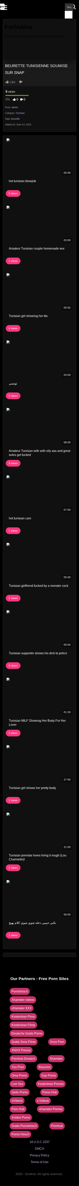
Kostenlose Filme (23, 1025)
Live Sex (17, 1083)
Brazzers (45, 1067)
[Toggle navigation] (4, 6)
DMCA (39, 1148)
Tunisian (20, 113)
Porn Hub (18, 1109)
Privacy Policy (39, 1155)
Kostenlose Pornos (51, 1083)
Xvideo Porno (21, 1117)
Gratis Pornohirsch (24, 1126)
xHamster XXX (22, 1008)
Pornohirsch (20, 991)
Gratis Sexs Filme (24, 1041)
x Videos (43, 1100)
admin (15, 107)
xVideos (17, 1100)
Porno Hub (49, 1092)
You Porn (18, 1067)
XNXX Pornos (21, 1050)
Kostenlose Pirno (23, 1016)
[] (68, 15)
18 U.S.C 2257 (40, 1142)
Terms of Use (40, 1162)
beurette (15, 119)
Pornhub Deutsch (23, 1058)
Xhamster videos (23, 999)
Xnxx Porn (57, 1041)
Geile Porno (20, 1092)
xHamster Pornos (51, 1109)
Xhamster (56, 1058)
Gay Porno (48, 1075)
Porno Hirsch (20, 1134)
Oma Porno (19, 1075)
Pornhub (57, 1126)
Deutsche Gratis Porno (27, 1033)
